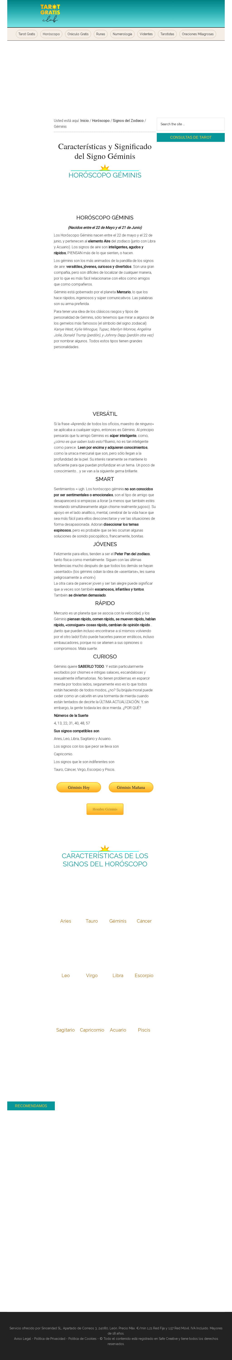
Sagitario (65, 1030)
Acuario (118, 1030)
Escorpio (144, 975)
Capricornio (92, 1030)
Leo (66, 975)
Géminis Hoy (79, 787)
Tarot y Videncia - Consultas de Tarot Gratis (50, 13)
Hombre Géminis (105, 809)
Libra (118, 975)
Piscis (144, 1030)
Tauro (92, 921)
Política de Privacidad (49, 1338)
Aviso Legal (22, 1338)
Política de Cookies (82, 1338)
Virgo (92, 975)
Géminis (117, 921)
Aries (65, 921)
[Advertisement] (116, 74)
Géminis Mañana (131, 787)
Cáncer (144, 921)
